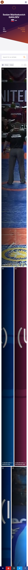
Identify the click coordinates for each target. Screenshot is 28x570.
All (2, 65)
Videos (11, 65)
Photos (6, 65)
